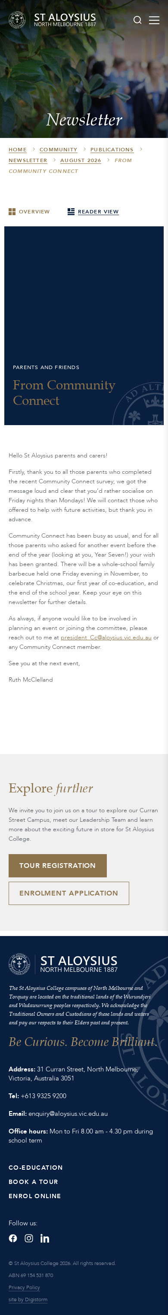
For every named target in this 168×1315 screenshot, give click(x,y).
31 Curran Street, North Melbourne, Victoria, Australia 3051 (73, 1074)
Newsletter (28, 160)
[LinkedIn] (44, 1238)
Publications (112, 149)
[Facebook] (13, 1238)
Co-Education (36, 1168)
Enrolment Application (68, 893)
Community (59, 149)
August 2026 (80, 160)
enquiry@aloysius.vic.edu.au (68, 1113)
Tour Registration (57, 865)
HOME (18, 149)
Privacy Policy (24, 1287)
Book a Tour (33, 1182)
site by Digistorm (28, 1299)
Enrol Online (35, 1196)
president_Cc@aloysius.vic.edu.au (106, 637)
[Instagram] (29, 1238)
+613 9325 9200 (43, 1096)
